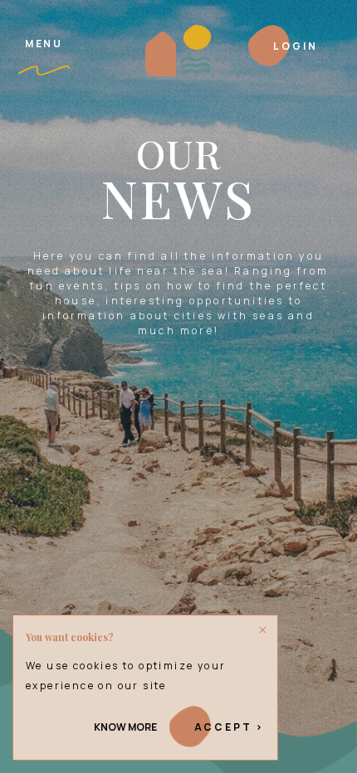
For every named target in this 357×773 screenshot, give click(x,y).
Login (295, 46)
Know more (125, 727)
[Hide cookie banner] (263, 630)
